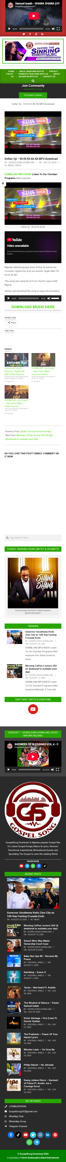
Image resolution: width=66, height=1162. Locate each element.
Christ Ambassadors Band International (40, 1157)
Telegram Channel (18, 1126)
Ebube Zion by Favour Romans (36, 431)
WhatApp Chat (16, 1116)
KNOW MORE (33, 861)
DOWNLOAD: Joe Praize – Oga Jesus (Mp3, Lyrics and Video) (42, 371)
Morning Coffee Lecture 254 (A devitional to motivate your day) (41, 668)
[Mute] (53, 28)
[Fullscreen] (58, 28)
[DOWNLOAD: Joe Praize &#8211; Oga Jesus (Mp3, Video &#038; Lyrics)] (16, 392)
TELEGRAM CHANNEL (33, 95)
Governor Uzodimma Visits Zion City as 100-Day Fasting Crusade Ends (40, 634)
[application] (33, 16)
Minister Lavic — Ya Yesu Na (39, 1049)
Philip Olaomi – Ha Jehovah (39, 1065)
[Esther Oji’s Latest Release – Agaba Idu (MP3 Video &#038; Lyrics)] (16, 360)
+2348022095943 (17, 1106)
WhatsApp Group (17, 1121)
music (11, 165)
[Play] (9, 28)
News (36, 919)
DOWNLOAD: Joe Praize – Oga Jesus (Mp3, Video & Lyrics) (16, 403)
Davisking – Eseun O (35, 972)
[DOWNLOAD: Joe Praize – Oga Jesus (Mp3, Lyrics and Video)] (43, 360)
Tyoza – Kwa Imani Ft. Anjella (39, 987)
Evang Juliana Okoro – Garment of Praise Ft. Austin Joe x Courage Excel (41, 1083)
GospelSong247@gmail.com (23, 1111)
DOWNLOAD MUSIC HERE (33, 307)
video (18, 165)
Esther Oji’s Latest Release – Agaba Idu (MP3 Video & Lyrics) (15, 371)
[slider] (55, 298)
